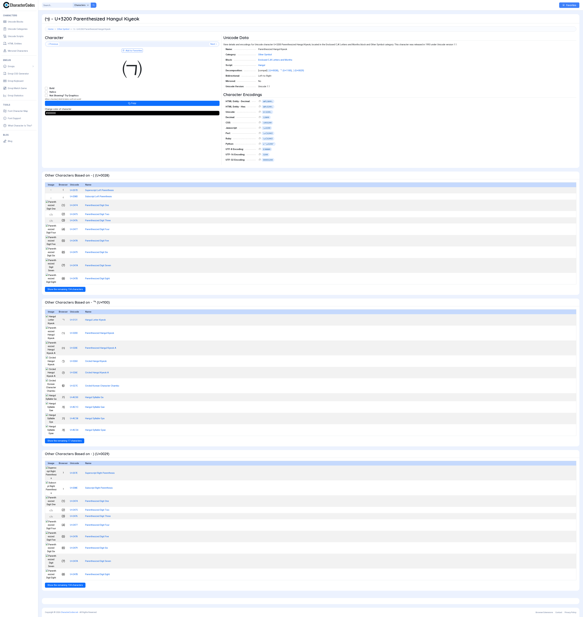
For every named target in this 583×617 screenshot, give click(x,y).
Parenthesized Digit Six (96, 252)
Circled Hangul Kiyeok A (97, 372)
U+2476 (74, 220)
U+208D (74, 196)
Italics (52, 92)
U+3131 (74, 319)
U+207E (74, 473)
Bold (51, 88)
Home (50, 29)
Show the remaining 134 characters (65, 289)
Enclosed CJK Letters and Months (275, 59)
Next (212, 44)
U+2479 (74, 252)
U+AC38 (74, 418)
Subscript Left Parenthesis (98, 196)
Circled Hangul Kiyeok (96, 361)
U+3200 (74, 333)
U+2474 (74, 205)
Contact (558, 612)
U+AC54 (74, 430)
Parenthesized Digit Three (98, 220)
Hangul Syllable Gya (94, 418)
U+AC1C (74, 407)
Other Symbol (63, 29)
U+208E (74, 487)
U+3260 (74, 361)
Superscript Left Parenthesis (99, 190)
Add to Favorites (133, 50)
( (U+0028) (273, 70)
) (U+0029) (298, 70)
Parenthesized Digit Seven (98, 265)
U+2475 (74, 214)
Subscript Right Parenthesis (99, 487)
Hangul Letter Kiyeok (95, 319)
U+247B (74, 278)
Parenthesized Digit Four (97, 229)
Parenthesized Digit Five (97, 240)
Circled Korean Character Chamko (102, 385)
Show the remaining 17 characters (65, 440)
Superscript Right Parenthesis (100, 473)
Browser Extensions (544, 612)
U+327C (74, 385)
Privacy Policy (570, 612)
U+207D (74, 190)
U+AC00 (74, 397)
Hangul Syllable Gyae (95, 430)
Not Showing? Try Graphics (63, 95)
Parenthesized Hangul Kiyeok (99, 333)
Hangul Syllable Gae (95, 407)
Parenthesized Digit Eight (97, 278)
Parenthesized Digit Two (97, 214)
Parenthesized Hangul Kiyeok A (100, 348)
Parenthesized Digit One (97, 205)
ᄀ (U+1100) (286, 70)
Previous (53, 44)
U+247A (74, 265)
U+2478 (74, 240)
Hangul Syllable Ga (94, 397)
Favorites (571, 5)
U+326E (74, 372)
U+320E (74, 348)
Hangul (261, 65)
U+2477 (74, 229)
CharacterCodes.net (69, 612)
